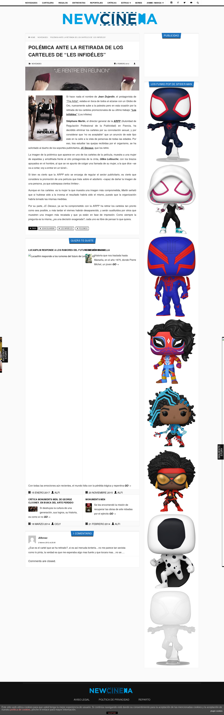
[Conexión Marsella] (88, 258)
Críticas (111, 2)
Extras (125, 2)
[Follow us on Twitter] (184, 2)
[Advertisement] (171, 58)
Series (138, 2)
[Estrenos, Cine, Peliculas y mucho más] (112, 19)
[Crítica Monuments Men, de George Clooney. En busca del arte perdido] (32, 508)
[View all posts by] (135, 64)
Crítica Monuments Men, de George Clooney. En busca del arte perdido (50, 501)
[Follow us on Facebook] (178, 2)
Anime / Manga (154, 2)
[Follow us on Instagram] (171, 2)
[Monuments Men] (88, 507)
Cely (58, 524)
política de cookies (20, 709)
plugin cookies (216, 711)
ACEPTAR (112, 713)
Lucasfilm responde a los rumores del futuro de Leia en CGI (66, 249)
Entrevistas (78, 2)
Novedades (31, 2)
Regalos (63, 2)
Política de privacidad (114, 699)
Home (32, 37)
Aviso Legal (82, 699)
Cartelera (48, 2)
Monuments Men (95, 499)
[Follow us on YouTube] (191, 2)
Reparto (144, 699)
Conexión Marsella (97, 249)
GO (115, 264)
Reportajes (96, 2)
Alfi (57, 492)
